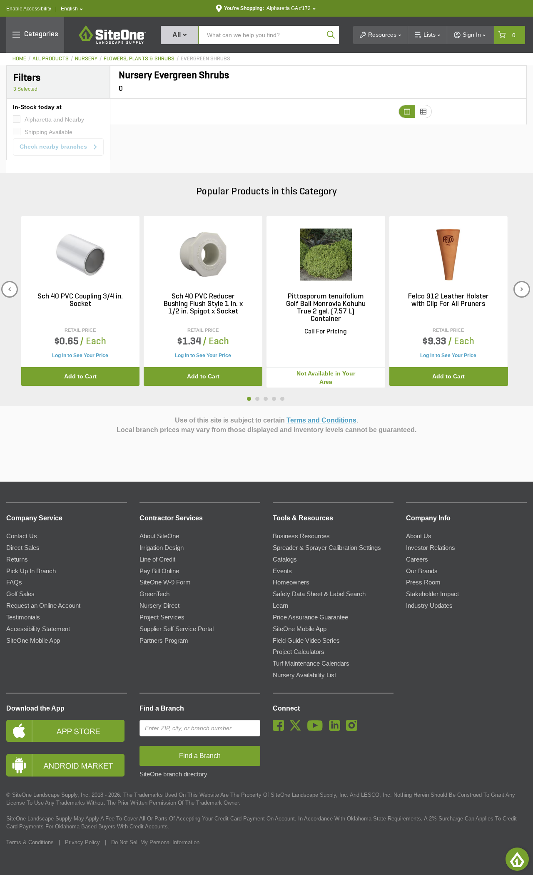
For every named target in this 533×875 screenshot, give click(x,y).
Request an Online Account (43, 605)
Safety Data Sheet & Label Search (319, 594)
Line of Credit (157, 559)
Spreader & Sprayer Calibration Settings (327, 547)
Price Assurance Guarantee (310, 617)
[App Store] (66, 730)
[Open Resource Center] (517, 859)
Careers (417, 559)
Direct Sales (23, 547)
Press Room (423, 582)
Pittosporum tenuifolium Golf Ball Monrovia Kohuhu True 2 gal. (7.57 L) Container (326, 308)
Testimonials (23, 617)
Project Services (161, 617)
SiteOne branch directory (173, 774)
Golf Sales (20, 594)
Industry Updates (429, 605)
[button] (72, 8)
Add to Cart (80, 376)
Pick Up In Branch (31, 571)
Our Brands (422, 571)
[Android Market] (66, 765)
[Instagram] (353, 729)
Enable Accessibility (28, 9)
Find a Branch (161, 708)
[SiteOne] (112, 42)
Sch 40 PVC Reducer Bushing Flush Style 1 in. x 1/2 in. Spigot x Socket (203, 304)
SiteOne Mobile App (33, 640)
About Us (418, 536)
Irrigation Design (161, 547)
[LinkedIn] (336, 729)
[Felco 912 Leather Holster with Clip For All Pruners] (448, 254)
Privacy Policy (82, 842)
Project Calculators (298, 652)
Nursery (86, 59)
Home (19, 59)
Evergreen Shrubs (205, 59)
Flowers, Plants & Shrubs (139, 59)
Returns (17, 559)
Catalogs (285, 559)
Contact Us (21, 536)
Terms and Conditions (321, 420)
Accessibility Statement (38, 629)
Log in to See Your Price (80, 355)
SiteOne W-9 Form (165, 582)
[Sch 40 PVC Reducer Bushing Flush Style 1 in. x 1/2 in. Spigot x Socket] (203, 254)
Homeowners (291, 582)
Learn (280, 605)
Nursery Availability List (304, 675)
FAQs (14, 582)
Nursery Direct (159, 605)
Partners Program (163, 640)
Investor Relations (430, 547)
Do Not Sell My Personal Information (155, 842)
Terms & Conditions (30, 842)
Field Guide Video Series (306, 640)
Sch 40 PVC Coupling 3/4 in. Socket (80, 300)
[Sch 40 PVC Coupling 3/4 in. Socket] (80, 254)
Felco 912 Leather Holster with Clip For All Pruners (448, 300)
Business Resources (301, 536)
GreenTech (154, 594)
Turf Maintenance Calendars (311, 663)
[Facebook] (280, 729)
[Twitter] (297, 729)
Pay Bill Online (159, 571)
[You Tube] (317, 729)
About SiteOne (159, 536)
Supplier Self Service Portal (176, 629)
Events (282, 571)
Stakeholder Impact (432, 594)
